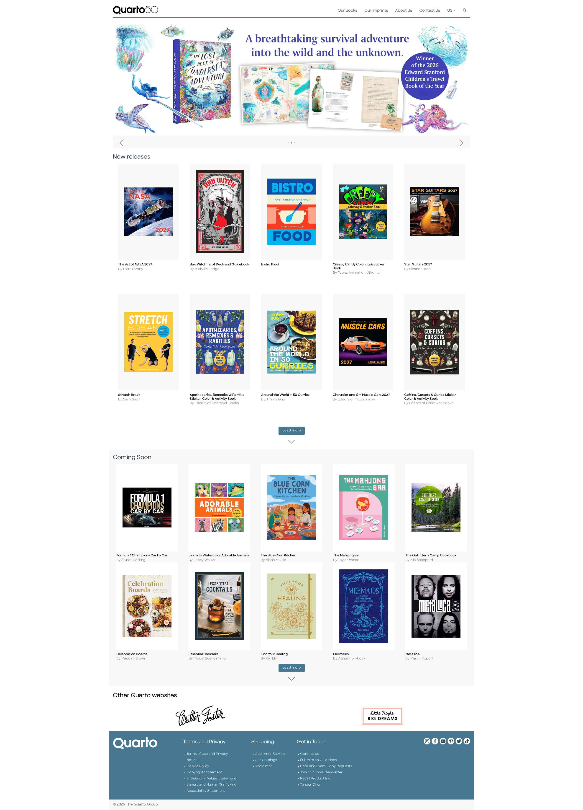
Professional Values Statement (211, 778)
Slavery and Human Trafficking (211, 785)
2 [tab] (291, 143)
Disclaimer (263, 766)
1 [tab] (288, 143)
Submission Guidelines (318, 760)
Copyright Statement (204, 772)
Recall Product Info (315, 778)
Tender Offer (310, 785)
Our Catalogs (266, 760)
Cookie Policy (198, 766)
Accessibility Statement (206, 791)
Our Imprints (376, 11)
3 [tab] (294, 143)
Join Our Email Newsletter (321, 772)
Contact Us (429, 11)
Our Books (347, 11)
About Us (403, 11)
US (450, 11)
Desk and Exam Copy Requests (326, 766)
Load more (293, 430)
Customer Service (270, 754)
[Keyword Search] (465, 11)
